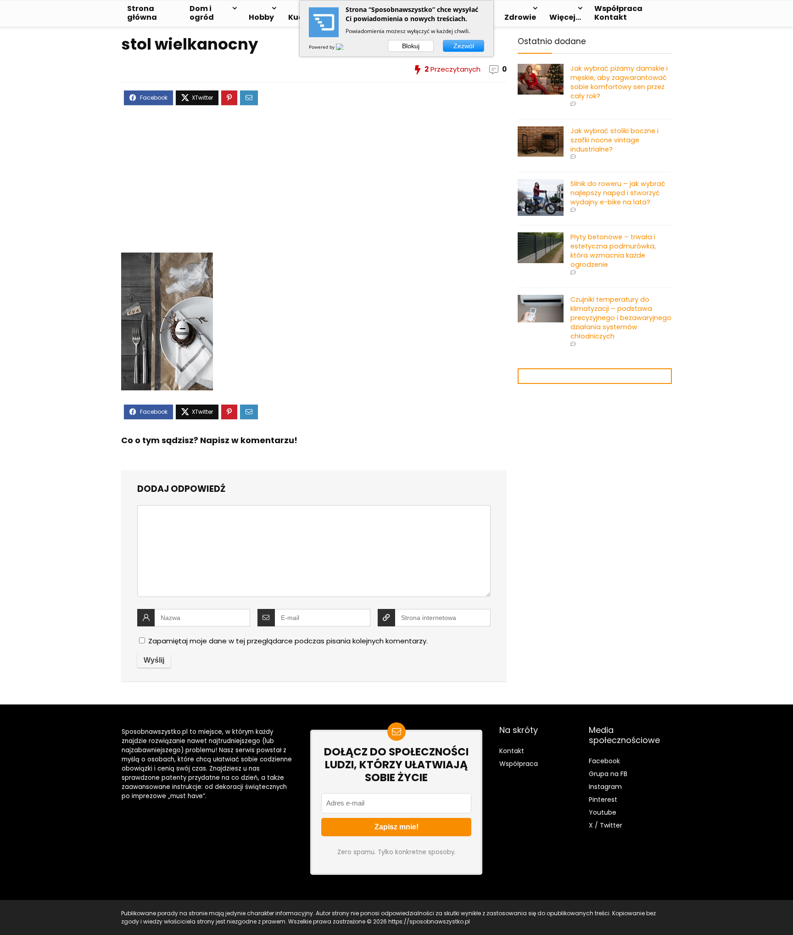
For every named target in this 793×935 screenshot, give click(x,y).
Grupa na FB (609, 773)
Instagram (605, 786)
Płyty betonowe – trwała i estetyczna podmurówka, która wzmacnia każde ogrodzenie (613, 250)
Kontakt (511, 750)
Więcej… (565, 17)
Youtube (602, 812)
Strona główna (142, 13)
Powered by (322, 47)
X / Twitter (605, 825)
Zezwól (463, 46)
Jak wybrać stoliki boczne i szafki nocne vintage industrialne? (614, 140)
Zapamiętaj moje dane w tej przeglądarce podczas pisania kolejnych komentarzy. (288, 641)
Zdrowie (520, 17)
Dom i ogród (202, 13)
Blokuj (410, 46)
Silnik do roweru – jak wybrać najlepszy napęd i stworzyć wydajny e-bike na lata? (617, 193)
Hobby (261, 17)
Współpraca (518, 763)
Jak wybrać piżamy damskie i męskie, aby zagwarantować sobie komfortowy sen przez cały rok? (619, 82)
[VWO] (345, 47)
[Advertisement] (314, 186)
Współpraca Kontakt (618, 13)
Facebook (604, 761)
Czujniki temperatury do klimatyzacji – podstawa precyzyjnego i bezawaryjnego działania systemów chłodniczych (620, 318)
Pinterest (603, 799)
